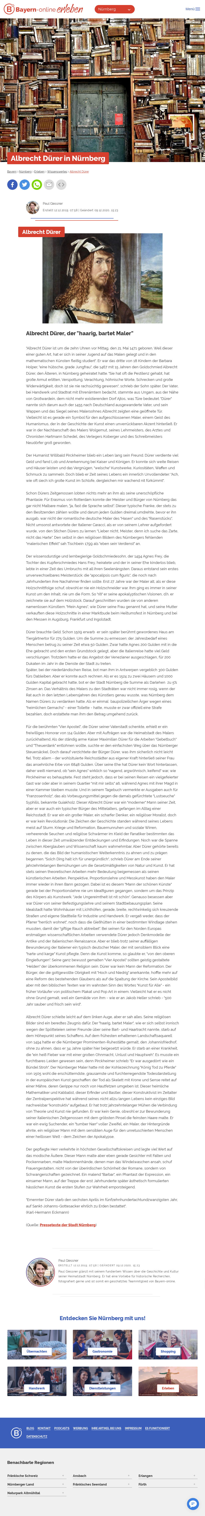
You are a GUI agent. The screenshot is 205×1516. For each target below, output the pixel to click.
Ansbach (79, 1476)
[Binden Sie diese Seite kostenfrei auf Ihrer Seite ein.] (61, 184)
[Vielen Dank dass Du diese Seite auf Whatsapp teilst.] (37, 184)
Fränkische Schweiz (22, 1476)
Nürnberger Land (20, 1484)
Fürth (143, 1484)
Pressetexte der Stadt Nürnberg (68, 1225)
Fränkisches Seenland (90, 1484)
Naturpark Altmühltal (23, 1493)
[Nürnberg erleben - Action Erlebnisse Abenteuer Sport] (70, 8)
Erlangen (146, 1476)
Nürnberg (107, 9)
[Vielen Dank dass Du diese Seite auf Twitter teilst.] (24, 184)
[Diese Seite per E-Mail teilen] (49, 184)
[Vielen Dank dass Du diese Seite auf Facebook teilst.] (12, 184)
